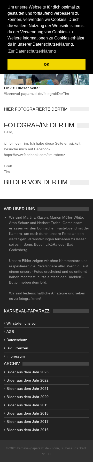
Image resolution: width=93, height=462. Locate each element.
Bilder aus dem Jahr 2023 (27, 372)
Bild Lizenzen (17, 348)
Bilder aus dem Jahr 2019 (27, 405)
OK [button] (46, 64)
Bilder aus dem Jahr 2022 (27, 380)
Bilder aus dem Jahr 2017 (27, 421)
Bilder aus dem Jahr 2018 (27, 413)
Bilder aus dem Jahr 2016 (27, 430)
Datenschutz (16, 340)
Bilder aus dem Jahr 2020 (27, 397)
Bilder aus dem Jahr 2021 (27, 388)
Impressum (15, 356)
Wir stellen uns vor (21, 323)
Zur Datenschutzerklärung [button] (32, 51)
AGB (10, 331)
